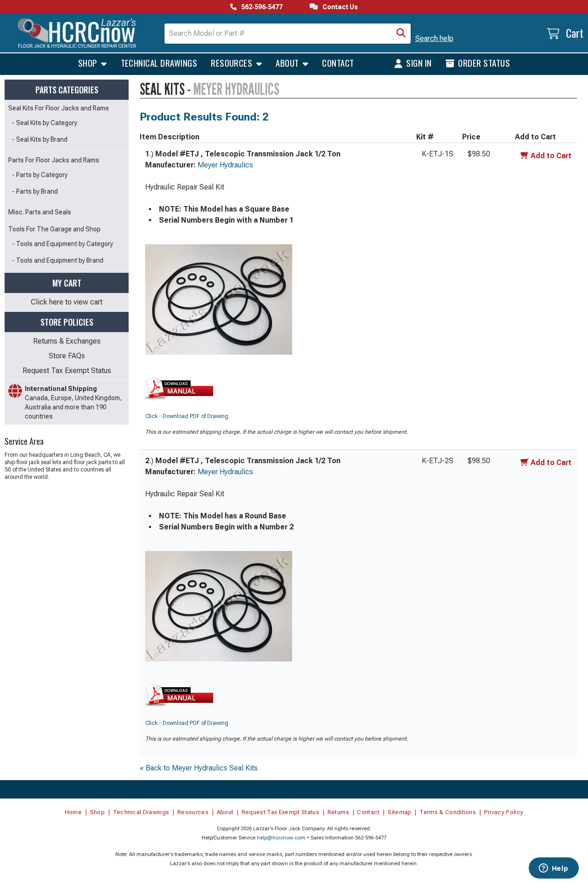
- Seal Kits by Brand (40, 139)
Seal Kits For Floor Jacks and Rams (58, 108)
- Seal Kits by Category (44, 122)
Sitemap (399, 812)
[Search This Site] (401, 33)
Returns (338, 812)
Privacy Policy (504, 812)
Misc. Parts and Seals (39, 212)
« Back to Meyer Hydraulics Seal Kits (199, 768)
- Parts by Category (40, 174)
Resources (232, 62)
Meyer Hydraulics (225, 165)
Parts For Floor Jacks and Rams (53, 160)
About (288, 62)
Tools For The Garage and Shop (54, 229)
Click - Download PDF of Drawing (186, 416)
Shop (88, 62)
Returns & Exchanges (67, 341)
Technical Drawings (159, 62)
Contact (338, 62)
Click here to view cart (66, 302)
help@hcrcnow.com (281, 838)
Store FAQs (67, 355)
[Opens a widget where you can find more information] (553, 868)
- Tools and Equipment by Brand (57, 260)
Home (73, 812)
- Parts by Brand (35, 191)
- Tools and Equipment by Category (62, 243)
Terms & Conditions (447, 812)
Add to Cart (551, 155)
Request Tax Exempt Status (67, 370)
